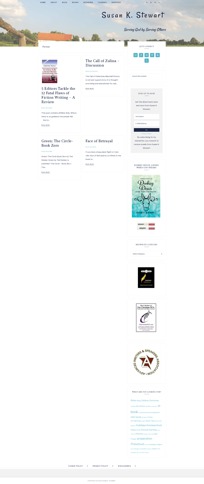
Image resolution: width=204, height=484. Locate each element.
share (132, 449)
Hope (133, 430)
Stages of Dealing (140, 449)
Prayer (134, 439)
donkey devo (154, 406)
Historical (158, 421)
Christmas (154, 400)
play (156, 434)
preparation (144, 438)
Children (145, 400)
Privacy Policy (147, 133)
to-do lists (141, 452)
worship (146, 452)
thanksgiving (134, 452)
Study (154, 449)
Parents (139, 434)
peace (146, 434)
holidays (141, 425)
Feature (144, 417)
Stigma (149, 449)
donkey (148, 406)
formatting (136, 421)
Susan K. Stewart (133, 15)
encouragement (153, 412)
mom (158, 430)
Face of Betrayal (99, 141)
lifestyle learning (149, 430)
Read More (45, 125)
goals (143, 421)
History (133, 425)
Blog (139, 400)
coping (133, 406)
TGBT (158, 449)
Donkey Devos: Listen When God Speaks (146, 166)
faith (133, 417)
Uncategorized (92, 71)
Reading (153, 444)
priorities (146, 444)
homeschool (154, 425)
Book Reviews (46, 108)
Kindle (138, 430)
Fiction (150, 417)
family (138, 417)
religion (159, 444)
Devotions (140, 406)
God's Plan (150, 421)
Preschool (137, 444)
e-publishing (142, 412)
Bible (133, 400)
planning (150, 434)
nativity (133, 434)
